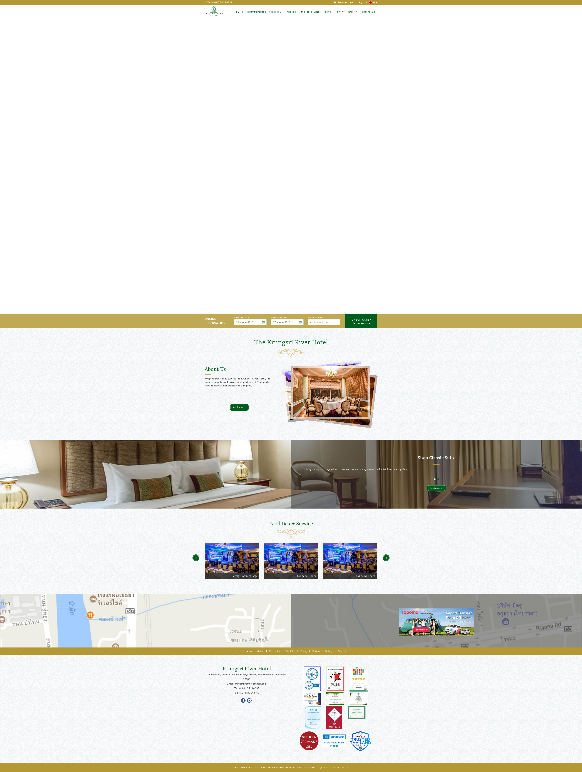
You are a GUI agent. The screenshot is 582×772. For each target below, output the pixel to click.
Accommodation (255, 12)
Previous (195, 557)
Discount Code (316, 317)
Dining (327, 12)
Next (386, 557)
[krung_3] (312, 679)
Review (339, 12)
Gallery (352, 12)
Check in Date (241, 317)
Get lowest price (361, 321)
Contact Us (368, 12)
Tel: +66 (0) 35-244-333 (219, 2)
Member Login (346, 2)
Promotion (275, 12)
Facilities (291, 12)
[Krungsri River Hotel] (214, 11)
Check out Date (279, 317)
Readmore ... (239, 407)
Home (238, 12)
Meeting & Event (310, 12)
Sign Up (362, 2)
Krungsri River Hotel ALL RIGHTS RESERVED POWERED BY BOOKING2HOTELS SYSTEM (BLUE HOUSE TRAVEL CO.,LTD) (291, 767)
